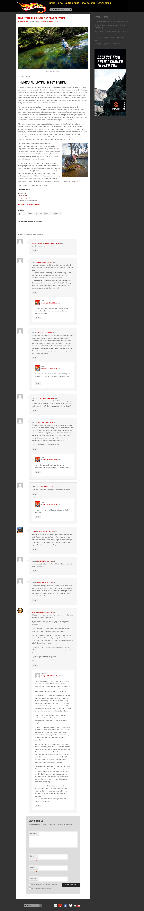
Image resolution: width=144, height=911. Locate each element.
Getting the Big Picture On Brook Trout (108, 44)
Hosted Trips (72, 3)
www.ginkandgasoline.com (26, 198)
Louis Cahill (53, 21)
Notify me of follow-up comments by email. (44, 884)
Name (33, 856)
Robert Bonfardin (37, 243)
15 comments (23, 21)
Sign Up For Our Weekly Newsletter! (29, 204)
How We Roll (88, 3)
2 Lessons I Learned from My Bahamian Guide (111, 21)
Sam (33, 612)
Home (52, 3)
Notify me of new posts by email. (41, 888)
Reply (35, 250)
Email (33, 867)
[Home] (31, 14)
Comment (34, 833)
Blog (60, 3)
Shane (34, 532)
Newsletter (104, 3)
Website (33, 878)
